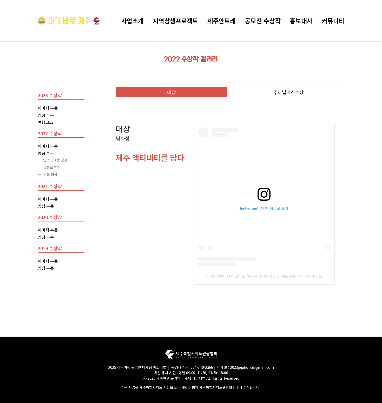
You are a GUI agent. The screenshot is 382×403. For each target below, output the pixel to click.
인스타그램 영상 (55, 160)
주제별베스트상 (288, 92)
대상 (171, 92)
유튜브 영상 (52, 167)
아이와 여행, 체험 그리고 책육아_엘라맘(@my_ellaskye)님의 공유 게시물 (264, 276)
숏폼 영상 (50, 174)
